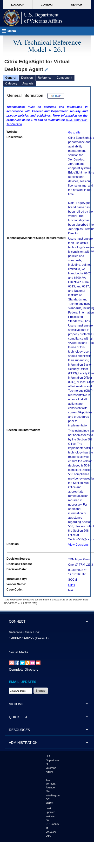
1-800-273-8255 (21, 638)
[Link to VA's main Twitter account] (22, 662)
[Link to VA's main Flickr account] (32, 662)
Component (64, 77)
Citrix (71, 585)
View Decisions (78, 544)
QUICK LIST (18, 717)
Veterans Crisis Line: (24, 632)
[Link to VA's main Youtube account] (38, 662)
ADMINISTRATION (23, 743)
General (10, 77)
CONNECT (17, 621)
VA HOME (16, 704)
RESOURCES (19, 730)
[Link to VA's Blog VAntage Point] (27, 662)
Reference (45, 77)
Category (11, 83)
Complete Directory (23, 669)
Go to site (74, 132)
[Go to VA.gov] (33, 18)
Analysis (28, 83)
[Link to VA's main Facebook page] (17, 662)
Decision (27, 77)
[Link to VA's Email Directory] (11, 662)
